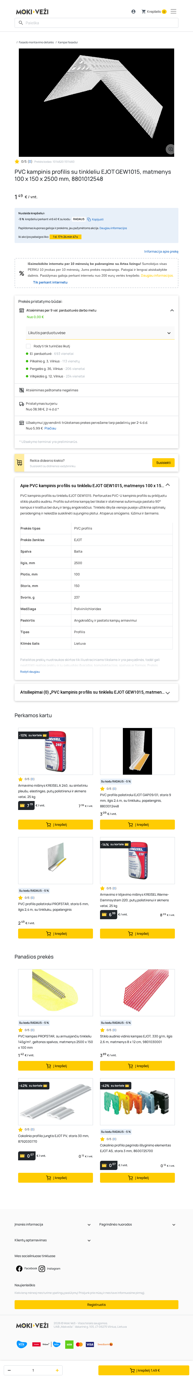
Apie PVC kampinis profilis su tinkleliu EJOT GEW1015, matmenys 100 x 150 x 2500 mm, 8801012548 (96, 485)
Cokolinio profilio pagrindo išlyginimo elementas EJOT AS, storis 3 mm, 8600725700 (135, 1148)
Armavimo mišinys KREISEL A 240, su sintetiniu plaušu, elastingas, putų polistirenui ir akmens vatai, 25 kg (53, 791)
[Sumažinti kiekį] (8, 1370)
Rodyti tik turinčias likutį (51, 346)
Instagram (53, 1269)
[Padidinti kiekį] (58, 1370)
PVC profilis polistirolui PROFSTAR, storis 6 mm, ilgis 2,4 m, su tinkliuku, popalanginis (53, 907)
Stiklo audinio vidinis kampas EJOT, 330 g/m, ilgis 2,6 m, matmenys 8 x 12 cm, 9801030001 (136, 1039)
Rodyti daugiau (30, 672)
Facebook (30, 1268)
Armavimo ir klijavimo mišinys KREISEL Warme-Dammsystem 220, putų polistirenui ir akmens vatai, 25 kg (134, 900)
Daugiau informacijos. (157, 275)
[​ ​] (96, 23)
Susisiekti (163, 462)
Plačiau (50, 428)
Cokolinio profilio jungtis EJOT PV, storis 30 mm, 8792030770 (53, 1138)
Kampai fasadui (68, 42)
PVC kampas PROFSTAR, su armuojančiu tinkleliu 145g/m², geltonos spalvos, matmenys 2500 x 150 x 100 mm (55, 1042)
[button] (133, 11)
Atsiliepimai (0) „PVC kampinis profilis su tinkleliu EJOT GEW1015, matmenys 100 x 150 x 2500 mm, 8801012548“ (96, 692)
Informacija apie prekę (161, 251)
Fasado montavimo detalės (36, 42)
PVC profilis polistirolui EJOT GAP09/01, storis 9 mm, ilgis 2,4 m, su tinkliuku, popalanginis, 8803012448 (135, 800)
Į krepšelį (148, 1370)
